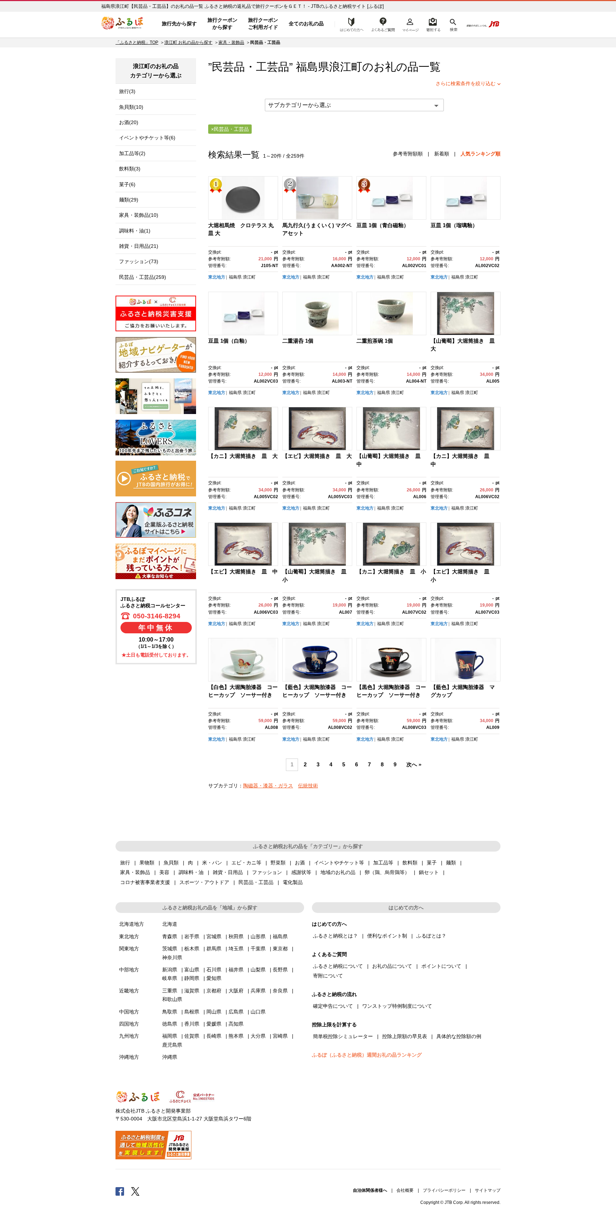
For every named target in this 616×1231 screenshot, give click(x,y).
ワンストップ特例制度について (397, 1006)
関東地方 (129, 948)
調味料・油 (191, 872)
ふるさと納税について (338, 966)
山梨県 (258, 969)
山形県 (258, 936)
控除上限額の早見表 (404, 1036)
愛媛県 (213, 1024)
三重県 (169, 991)
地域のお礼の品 (337, 872)
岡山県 (213, 1012)
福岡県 (169, 1036)
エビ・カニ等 (246, 862)
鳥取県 (169, 1012)
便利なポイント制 (387, 936)
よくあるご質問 (383, 24)
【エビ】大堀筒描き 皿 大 (317, 456)
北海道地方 (131, 924)
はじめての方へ (349, 24)
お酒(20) (128, 122)
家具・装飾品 (231, 42)
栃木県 (191, 948)
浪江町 (345, 67)
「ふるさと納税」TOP (136, 42)
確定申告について (333, 1006)
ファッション (267, 872)
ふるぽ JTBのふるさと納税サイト (122, 24)
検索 (453, 24)
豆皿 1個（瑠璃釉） (454, 225)
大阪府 (236, 991)
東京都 (280, 948)
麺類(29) (128, 200)
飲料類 (409, 862)
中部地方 (129, 969)
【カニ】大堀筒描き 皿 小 (391, 571)
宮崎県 (280, 1036)
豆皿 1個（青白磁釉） (382, 225)
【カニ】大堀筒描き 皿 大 (243, 456)
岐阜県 (169, 978)
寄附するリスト (433, 24)
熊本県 (236, 1036)
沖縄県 (169, 1057)
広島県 (236, 1012)
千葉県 (258, 948)
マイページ (410, 24)
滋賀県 (191, 991)
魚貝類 (171, 862)
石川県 (213, 969)
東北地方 (216, 277)
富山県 (191, 969)
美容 (164, 872)
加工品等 (383, 862)
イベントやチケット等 (339, 862)
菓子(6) (127, 184)
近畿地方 (129, 991)
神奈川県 (172, 957)
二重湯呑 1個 (297, 341)
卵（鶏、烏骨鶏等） (387, 872)
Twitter (135, 1191)
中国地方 (129, 1012)
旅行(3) (127, 91)
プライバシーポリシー (444, 1190)
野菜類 (278, 862)
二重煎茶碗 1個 (374, 341)
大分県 (258, 1036)
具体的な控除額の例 (458, 1036)
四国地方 (129, 1024)
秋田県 (236, 936)
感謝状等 (301, 872)
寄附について (328, 976)
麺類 (451, 862)
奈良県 (280, 991)
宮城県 (213, 936)
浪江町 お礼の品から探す (188, 42)
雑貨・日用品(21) (138, 246)
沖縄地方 (129, 1057)
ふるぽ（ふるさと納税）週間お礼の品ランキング (367, 1055)
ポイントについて (441, 966)
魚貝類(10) (131, 107)
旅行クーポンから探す (222, 23)
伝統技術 (308, 785)
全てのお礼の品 (306, 23)
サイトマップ (487, 1190)
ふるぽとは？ (431, 936)
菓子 (432, 862)
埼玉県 (236, 948)
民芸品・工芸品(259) (142, 277)
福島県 (235, 277)
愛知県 (213, 978)
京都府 (213, 991)
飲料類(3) (129, 169)
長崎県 (213, 1036)
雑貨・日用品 (228, 872)
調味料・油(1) (134, 231)
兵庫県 (258, 991)
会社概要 (405, 1190)
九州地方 (129, 1036)
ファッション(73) (138, 261)
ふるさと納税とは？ (335, 936)
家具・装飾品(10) (138, 215)
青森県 (169, 936)
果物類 (146, 862)
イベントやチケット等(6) (147, 138)
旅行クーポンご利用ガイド (263, 23)
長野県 (280, 969)
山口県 (258, 1012)
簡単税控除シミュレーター (343, 1036)
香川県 (191, 1024)
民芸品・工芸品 (255, 882)
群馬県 (213, 948)
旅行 (125, 862)
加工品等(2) (132, 153)
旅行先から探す (179, 23)
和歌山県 (172, 999)
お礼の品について (392, 966)
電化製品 (293, 882)
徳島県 (169, 1024)
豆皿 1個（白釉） (229, 341)
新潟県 (169, 969)
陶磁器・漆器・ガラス (268, 785)
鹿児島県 (172, 1045)
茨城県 (169, 948)
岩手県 (191, 936)
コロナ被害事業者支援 (145, 882)
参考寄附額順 (408, 154)
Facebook (119, 1191)
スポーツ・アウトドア (204, 882)
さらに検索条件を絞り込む (466, 83)
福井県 (236, 969)
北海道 (169, 924)
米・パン (212, 862)
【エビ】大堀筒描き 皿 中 (243, 571)
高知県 (236, 1024)
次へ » (413, 764)
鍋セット (429, 872)
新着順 (441, 154)
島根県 (191, 1012)
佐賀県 (191, 1036)
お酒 (300, 862)
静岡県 (191, 978)
